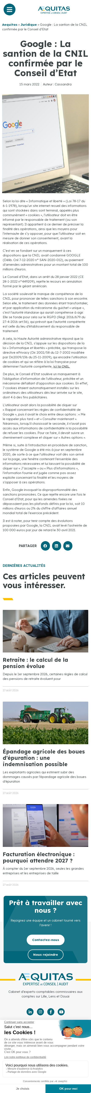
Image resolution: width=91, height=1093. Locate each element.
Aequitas (9, 25)
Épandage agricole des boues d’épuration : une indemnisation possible (44, 757)
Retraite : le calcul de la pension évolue (35, 662)
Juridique (29, 25)
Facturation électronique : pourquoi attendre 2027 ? (38, 857)
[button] (45, 546)
